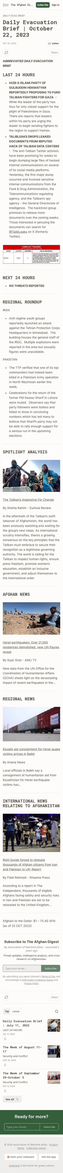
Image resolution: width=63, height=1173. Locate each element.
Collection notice (36, 1148)
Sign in (55, 4)
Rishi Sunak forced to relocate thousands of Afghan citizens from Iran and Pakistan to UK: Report (30, 864)
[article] (31, 1030)
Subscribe (42, 4)
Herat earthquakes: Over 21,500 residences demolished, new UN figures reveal (31, 647)
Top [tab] (7, 1011)
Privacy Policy (31, 983)
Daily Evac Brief (14, 15)
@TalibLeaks (18, 232)
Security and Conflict (15, 1056)
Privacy (53, 1144)
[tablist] (12, 1011)
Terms (20, 1148)
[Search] (56, 1011)
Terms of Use (48, 976)
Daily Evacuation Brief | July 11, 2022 (22, 1023)
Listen (55, 43)
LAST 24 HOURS (12, 1030)
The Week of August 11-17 (22, 1049)
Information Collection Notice (38, 979)
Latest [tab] (16, 1011)
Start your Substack (22, 1156)
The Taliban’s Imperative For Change (28, 499)
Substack (14, 1165)
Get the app (49, 1156)
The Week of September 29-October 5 (21, 1075)
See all (10, 1099)
